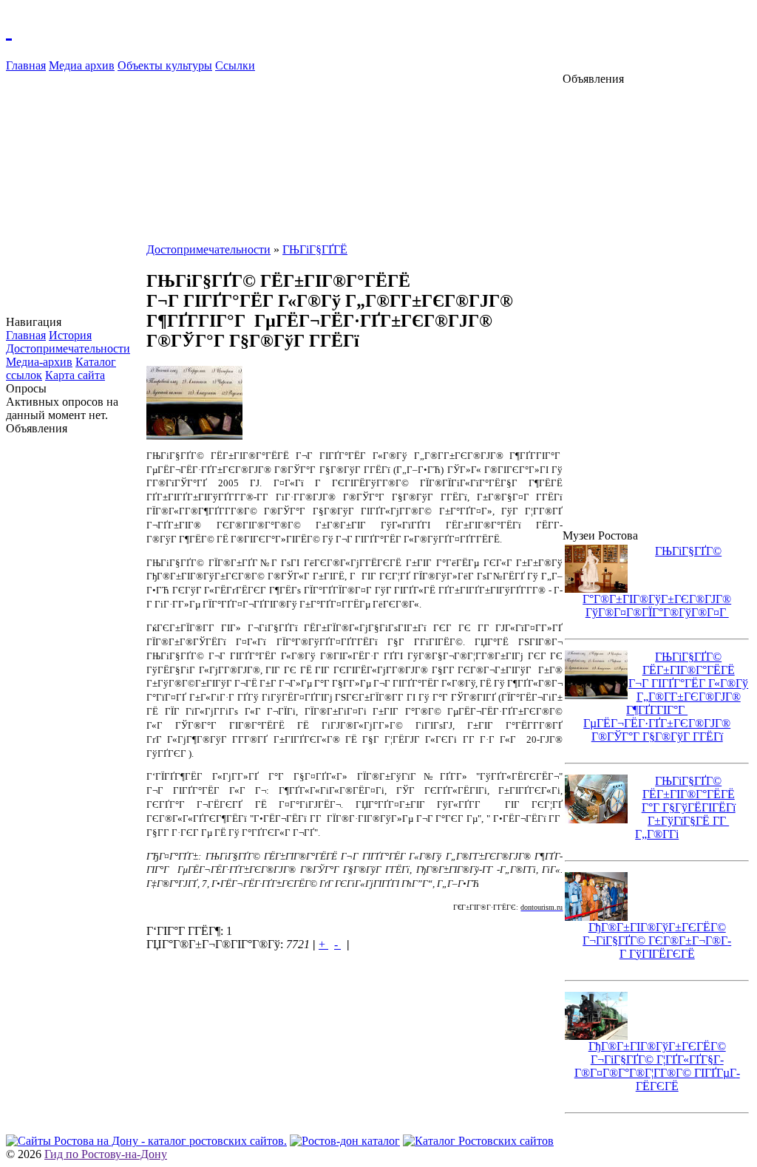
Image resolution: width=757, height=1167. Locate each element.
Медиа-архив (39, 361)
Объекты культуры (165, 65)
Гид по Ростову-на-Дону (105, 1154)
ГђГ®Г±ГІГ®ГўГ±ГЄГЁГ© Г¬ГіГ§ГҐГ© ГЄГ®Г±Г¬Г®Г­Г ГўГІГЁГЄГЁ (657, 940)
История (70, 335)
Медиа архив (82, 65)
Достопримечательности (68, 348)
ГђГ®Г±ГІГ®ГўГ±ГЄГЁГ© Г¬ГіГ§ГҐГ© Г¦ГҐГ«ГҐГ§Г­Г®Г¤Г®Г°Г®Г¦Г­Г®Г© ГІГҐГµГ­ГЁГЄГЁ (657, 1066)
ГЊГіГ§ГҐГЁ (314, 249)
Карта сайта (75, 375)
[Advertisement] (76, 657)
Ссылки (235, 65)
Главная (26, 65)
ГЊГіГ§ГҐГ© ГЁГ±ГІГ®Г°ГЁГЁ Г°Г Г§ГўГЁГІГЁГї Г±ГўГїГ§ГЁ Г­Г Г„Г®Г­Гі (685, 807)
